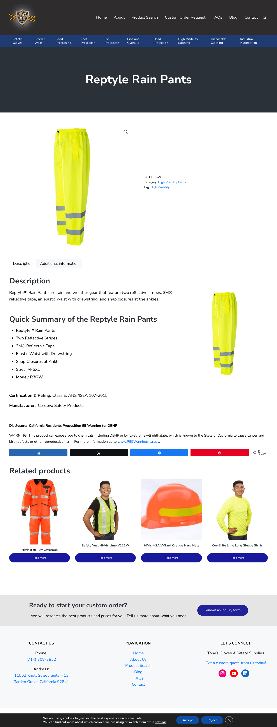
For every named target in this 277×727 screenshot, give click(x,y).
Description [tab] (23, 263)
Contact (138, 684)
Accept (188, 720)
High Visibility (159, 187)
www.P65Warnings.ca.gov (138, 441)
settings (160, 722)
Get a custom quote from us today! (235, 663)
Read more (39, 558)
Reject (212, 720)
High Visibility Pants (172, 182)
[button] (125, 131)
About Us (138, 659)
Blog (138, 671)
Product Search (138, 665)
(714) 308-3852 (41, 659)
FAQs (138, 678)
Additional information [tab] (59, 263)
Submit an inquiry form (223, 610)
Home (138, 653)
